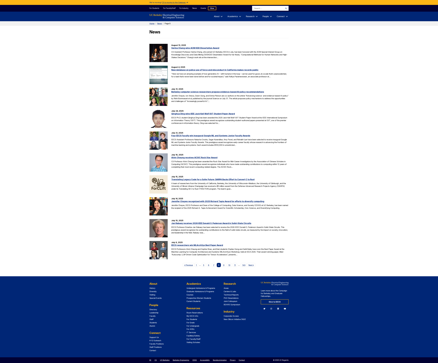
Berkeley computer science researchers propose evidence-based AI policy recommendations (217, 92)
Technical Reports (231, 295)
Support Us (154, 337)
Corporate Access (231, 316)
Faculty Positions (156, 344)
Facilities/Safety (193, 336)
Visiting (152, 295)
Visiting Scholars (193, 342)
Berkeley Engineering (181, 360)
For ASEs (190, 329)
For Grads (190, 322)
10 (229, 265)
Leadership (153, 313)
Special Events (155, 298)
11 (235, 265)
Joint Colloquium (230, 301)
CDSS (194, 360)
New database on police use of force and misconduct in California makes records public (214, 70)
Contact (152, 350)
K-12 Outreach (155, 340)
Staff (151, 319)
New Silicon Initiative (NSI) (235, 319)
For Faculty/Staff (169, 8)
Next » (251, 265)
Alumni (152, 326)
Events (203, 8)
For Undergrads (192, 326)
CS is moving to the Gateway (174, 2)
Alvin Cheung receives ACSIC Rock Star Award (194, 157)
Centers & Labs (230, 291)
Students (153, 322)
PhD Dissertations (231, 298)
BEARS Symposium (232, 304)
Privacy (233, 360)
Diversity (153, 291)
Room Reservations (194, 313)
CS (156, 360)
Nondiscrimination (220, 360)
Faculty (152, 316)
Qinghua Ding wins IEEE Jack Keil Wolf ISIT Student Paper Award (203, 114)
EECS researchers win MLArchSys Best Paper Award (197, 245)
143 (243, 265)
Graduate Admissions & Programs (200, 291)
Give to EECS (275, 302)
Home (151, 23)
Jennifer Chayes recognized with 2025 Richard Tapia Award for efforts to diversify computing (217, 201)
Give (212, 8)
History (152, 288)
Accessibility (205, 360)
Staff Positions (155, 347)
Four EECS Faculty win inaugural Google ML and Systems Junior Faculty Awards (210, 135)
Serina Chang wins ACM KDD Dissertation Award (195, 48)
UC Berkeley (165, 360)
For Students (154, 8)
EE (150, 360)
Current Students (193, 301)
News (194, 8)
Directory (153, 309)
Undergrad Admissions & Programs (200, 288)
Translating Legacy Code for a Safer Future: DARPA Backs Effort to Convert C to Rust (213, 179)
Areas (226, 288)
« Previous (189, 265)
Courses (189, 295)
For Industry (183, 8)
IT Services (191, 332)
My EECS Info (192, 316)
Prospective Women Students (198, 298)
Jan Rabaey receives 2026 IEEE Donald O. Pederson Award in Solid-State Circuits (211, 223)
